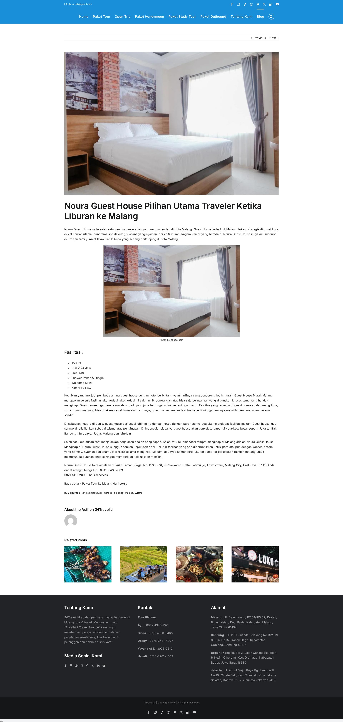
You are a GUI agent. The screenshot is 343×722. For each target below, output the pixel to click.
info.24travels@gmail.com (78, 4)
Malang (129, 492)
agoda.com (177, 339)
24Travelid (74, 492)
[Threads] (82, 665)
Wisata (138, 492)
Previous (260, 38)
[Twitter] (93, 665)
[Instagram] (71, 665)
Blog (120, 492)
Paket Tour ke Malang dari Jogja (104, 483)
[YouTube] (104, 665)
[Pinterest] (87, 665)
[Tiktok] (76, 665)
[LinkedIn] (98, 665)
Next (272, 38)
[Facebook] (65, 665)
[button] (271, 16)
